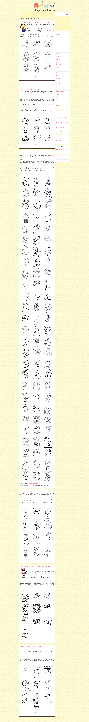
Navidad (57, 96)
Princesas (57, 103)
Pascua (57, 102)
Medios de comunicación (60, 91)
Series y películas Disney (60, 151)
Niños (57, 97)
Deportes (57, 58)
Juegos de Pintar (59, 83)
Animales (57, 39)
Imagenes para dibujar (60, 80)
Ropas (57, 107)
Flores (57, 73)
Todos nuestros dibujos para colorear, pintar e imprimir (63, 718)
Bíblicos (57, 45)
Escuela (57, 69)
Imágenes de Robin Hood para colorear (61, 132)
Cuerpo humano (58, 56)
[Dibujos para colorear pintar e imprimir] (44, 4)
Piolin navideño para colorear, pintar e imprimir (35, 22)
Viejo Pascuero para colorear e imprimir (33, 89)
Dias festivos (58, 59)
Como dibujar (58, 53)
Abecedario (58, 34)
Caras (57, 46)
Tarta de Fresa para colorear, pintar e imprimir (62, 115)
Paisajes (57, 100)
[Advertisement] (37, 14)
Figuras (57, 72)
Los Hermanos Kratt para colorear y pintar (62, 120)
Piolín (37, 25)
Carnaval (57, 48)
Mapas (57, 89)
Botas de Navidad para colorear (30, 646)
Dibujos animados (59, 61)
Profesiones (58, 105)
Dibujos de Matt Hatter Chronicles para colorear (62, 125)
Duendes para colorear (27, 491)
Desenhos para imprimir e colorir (61, 149)
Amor (57, 37)
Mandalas (57, 88)
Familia (57, 70)
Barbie (57, 42)
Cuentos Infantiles (59, 54)
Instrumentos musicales (60, 81)
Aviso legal (57, 157)
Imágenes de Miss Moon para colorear (62, 130)
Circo (56, 51)
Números (57, 99)
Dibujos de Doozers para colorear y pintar (62, 128)
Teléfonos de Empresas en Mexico (62, 152)
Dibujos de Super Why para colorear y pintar (62, 123)
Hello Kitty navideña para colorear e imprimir (35, 567)
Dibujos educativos (59, 62)
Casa (56, 50)
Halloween (57, 77)
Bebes (57, 43)
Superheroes (58, 108)
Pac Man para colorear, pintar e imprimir (61, 118)
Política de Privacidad (59, 158)
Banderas (57, 40)
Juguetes (57, 84)
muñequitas (44, 570)
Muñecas (57, 94)
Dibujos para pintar (59, 65)
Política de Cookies (59, 160)
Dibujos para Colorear (44, 10)
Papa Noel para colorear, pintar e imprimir (33, 152)
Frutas (57, 75)
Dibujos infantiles (59, 64)
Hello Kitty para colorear (35, 640)
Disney (57, 67)
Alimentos (57, 35)
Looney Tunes (58, 86)
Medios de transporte (59, 92)
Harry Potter (58, 78)
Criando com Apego (59, 148)
